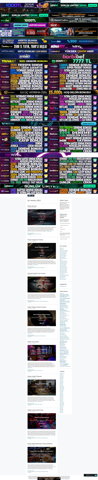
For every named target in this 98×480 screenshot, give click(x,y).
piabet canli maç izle (62, 311)
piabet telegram (66, 352)
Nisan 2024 (61, 391)
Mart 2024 (61, 392)
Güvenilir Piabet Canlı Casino (37, 273)
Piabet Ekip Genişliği (63, 266)
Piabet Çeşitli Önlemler (35, 376)
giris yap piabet (67, 295)
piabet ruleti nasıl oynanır (35, 471)
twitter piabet (65, 365)
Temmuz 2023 (62, 403)
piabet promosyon (35, 370)
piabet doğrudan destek (31, 267)
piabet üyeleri (61, 364)
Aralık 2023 (61, 396)
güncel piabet (30, 301)
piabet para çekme (62, 345)
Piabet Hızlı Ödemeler (63, 264)
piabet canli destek (63, 310)
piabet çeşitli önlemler (34, 404)
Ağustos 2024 (62, 386)
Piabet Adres (62, 300)
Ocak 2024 (61, 395)
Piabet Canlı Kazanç (63, 254)
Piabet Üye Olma (62, 277)
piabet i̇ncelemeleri (40, 404)
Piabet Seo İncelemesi (63, 255)
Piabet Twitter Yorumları (63, 272)
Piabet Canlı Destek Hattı (35, 410)
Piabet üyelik (66, 364)
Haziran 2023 (62, 404)
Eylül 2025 (61, 374)
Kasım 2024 (61, 382)
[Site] (24, 66)
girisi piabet (29, 404)
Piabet (61, 259)
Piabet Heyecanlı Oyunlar (63, 267)
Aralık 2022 (61, 412)
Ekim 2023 (61, 399)
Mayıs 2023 (61, 405)
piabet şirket (61, 365)
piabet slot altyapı (61, 351)
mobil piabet (30, 471)
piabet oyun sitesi (62, 343)
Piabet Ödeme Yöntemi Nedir (64, 275)
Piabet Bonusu (32, 206)
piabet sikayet (62, 350)
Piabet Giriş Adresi (63, 325)
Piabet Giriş (61, 249)
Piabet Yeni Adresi (33, 342)
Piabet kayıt (62, 337)
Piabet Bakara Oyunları (63, 271)
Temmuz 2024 (62, 387)
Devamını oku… (35, 264)
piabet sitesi (67, 350)
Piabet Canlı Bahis (67, 311)
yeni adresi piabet (62, 366)
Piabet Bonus (62, 307)
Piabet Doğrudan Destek (35, 240)
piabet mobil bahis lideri (66, 338)
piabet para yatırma (62, 344)
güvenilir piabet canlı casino (35, 301)
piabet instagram (62, 334)
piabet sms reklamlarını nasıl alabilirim (43, 471)
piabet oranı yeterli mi (42, 267)
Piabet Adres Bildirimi (63, 253)
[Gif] (49, 92)
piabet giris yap (37, 267)
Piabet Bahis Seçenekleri (63, 304)
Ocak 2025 (61, 379)
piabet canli (62, 308)
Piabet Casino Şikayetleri (63, 262)
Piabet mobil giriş (30, 370)
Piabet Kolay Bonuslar (63, 258)
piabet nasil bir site (63, 342)
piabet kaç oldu (66, 337)
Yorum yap (29, 234)
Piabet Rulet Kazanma (63, 263)
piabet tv (61, 353)
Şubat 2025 (61, 378)
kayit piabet (67, 298)
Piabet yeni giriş (63, 361)
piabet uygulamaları (62, 355)
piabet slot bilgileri (66, 351)
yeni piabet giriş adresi (67, 366)
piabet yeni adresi (40, 370)
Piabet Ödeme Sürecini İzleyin (37, 307)
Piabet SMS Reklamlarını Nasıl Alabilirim (40, 444)
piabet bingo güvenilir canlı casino (44, 301)
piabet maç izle (62, 338)
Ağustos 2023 (62, 401)
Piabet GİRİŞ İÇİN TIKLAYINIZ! (49, 37)
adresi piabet (62, 293)
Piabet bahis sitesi (64, 305)
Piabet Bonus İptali (62, 276)
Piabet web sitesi (63, 356)
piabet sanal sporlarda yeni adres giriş (63, 349)
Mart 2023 (61, 408)
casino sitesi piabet (64, 294)
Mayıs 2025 (61, 377)
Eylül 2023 (61, 400)
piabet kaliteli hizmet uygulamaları (63, 335)
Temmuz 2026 (62, 373)
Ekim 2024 (61, 383)
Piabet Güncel (67, 327)
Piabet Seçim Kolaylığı (63, 268)
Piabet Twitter (62, 354)
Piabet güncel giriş (62, 331)
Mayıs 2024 (61, 390)
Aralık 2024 (61, 381)
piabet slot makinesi (62, 352)
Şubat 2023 (61, 409)
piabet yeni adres (62, 359)
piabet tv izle (65, 353)
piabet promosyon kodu (63, 348)
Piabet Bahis (63, 303)
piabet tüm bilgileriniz (67, 354)
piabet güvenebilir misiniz (67, 331)
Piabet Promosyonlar (31, 266)
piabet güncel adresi (63, 330)
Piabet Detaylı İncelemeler (64, 250)
